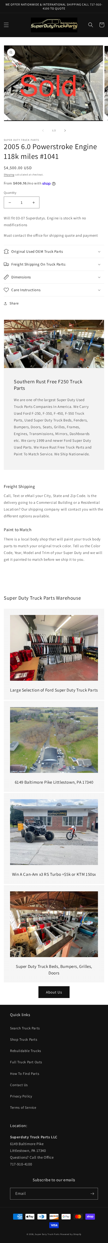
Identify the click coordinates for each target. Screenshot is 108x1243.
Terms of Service (23, 1107)
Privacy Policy (21, 1096)
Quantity (10, 193)
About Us (54, 992)
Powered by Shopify (71, 1234)
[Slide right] (65, 130)
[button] (6, 24)
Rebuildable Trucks (25, 1050)
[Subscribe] (92, 1194)
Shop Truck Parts (23, 1039)
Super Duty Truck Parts (47, 1234)
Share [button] (14, 303)
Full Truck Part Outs (26, 1062)
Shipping (9, 174)
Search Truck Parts (25, 1028)
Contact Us (19, 1085)
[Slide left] (42, 130)
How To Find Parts (24, 1073)
